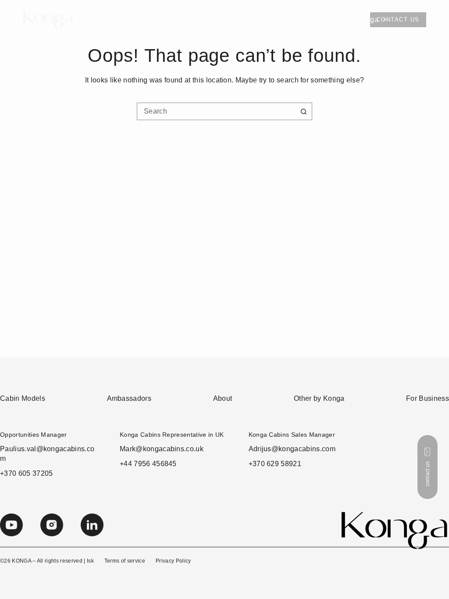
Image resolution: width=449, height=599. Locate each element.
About (287, 19)
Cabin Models (84, 19)
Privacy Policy (173, 561)
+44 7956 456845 (148, 463)
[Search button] (303, 111)
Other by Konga (352, 19)
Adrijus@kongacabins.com (292, 449)
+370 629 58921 (275, 463)
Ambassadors (225, 19)
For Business (159, 19)
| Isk (89, 561)
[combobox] (216, 111)
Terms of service (124, 561)
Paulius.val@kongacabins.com (47, 453)
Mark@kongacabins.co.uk (161, 449)
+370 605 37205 (26, 473)
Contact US (398, 19)
